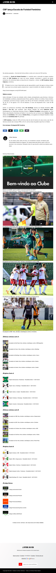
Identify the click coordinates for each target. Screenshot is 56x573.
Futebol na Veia (16, 522)
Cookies (33, 555)
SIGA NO (24, 558)
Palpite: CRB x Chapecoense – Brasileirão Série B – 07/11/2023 (23, 459)
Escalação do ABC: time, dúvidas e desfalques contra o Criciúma (19, 331)
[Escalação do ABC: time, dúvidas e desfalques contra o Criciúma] (28, 314)
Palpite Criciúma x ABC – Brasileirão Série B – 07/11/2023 (22, 452)
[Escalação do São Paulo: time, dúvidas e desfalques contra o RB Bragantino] (28, 209)
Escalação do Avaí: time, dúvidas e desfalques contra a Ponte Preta (24, 440)
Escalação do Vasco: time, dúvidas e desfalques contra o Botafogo (24, 349)
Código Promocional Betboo (15, 501)
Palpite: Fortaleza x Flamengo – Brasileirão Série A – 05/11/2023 (23, 397)
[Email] (27, 130)
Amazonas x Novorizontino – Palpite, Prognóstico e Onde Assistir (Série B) (22, 191)
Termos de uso (39, 555)
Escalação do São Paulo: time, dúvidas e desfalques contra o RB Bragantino (22, 226)
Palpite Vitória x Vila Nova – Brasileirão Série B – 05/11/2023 (22, 465)
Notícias (23, 522)
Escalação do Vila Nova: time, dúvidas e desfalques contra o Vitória (24, 434)
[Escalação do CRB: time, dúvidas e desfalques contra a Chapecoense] (28, 279)
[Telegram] (16, 130)
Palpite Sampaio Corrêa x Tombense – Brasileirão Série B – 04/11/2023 (25, 471)
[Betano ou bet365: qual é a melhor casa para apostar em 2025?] (28, 172)
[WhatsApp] (21, 130)
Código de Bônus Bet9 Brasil (15, 513)
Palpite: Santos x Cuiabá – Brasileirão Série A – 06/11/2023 (22, 391)
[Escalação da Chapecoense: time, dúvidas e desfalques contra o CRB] (28, 244)
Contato (22, 555)
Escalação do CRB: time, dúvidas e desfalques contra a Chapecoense (21, 296)
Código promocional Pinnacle (15, 495)
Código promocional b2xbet (15, 489)
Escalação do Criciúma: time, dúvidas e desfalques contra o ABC (23, 428)
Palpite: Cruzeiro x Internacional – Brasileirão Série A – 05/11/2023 (24, 404)
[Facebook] (5, 130)
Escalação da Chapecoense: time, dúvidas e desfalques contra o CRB (21, 261)
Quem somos (16, 555)
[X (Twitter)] (10, 130)
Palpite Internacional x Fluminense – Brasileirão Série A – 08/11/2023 (24, 379)
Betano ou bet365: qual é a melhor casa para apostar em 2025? (19, 190)
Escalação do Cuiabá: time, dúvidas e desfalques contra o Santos (24, 361)
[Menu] (52, 2)
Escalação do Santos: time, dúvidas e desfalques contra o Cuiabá (24, 367)
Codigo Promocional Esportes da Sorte (17, 507)
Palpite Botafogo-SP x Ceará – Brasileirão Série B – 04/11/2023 (23, 477)
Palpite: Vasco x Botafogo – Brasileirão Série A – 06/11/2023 (22, 385)
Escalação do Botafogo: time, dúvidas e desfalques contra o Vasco (24, 355)
